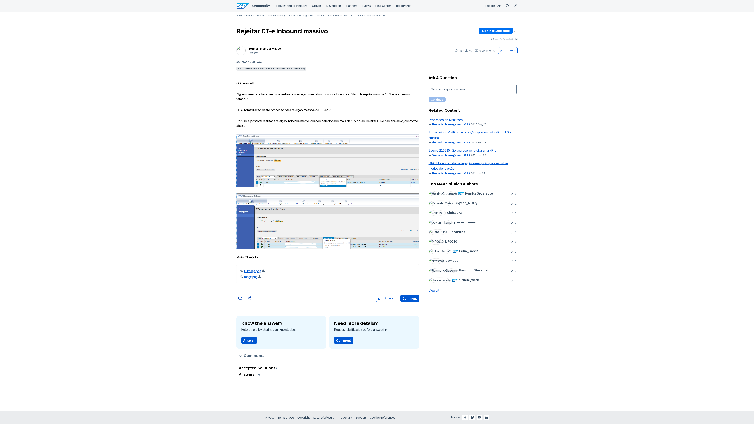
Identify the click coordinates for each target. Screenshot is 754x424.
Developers (334, 5)
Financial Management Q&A (332, 15)
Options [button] (515, 31)
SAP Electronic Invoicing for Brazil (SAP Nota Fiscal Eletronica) (271, 68)
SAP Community (245, 15)
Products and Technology (291, 5)
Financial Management (301, 15)
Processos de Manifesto (446, 120)
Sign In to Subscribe (496, 30)
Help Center (383, 5)
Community (261, 5)
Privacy (269, 417)
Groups (317, 5)
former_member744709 (265, 48)
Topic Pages (403, 5)
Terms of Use (286, 417)
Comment (409, 298)
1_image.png (252, 271)
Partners (351, 5)
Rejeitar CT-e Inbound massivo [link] (368, 15)
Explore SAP (493, 5)
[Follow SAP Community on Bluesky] (472, 417)
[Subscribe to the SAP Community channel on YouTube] (479, 417)
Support (361, 417)
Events (366, 5)
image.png (250, 277)
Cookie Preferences (382, 417)
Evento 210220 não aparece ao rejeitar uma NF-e (462, 150)
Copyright (303, 417)
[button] (501, 50)
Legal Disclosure (324, 417)
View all (434, 290)
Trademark (345, 417)
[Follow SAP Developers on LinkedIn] (486, 417)
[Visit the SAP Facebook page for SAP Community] (465, 417)
